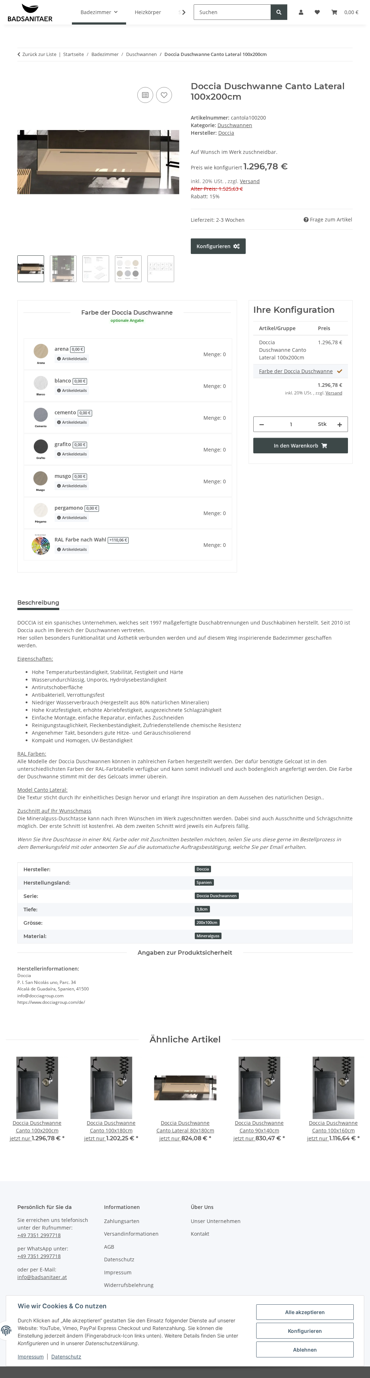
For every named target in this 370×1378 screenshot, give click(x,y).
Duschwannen (235, 125)
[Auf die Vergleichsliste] (145, 95)
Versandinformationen (131, 1233)
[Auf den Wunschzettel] (164, 95)
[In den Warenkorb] (23, 77)
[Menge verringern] (262, 424)
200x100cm (207, 922)
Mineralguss (208, 935)
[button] (179, 12)
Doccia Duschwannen (217, 895)
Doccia (203, 869)
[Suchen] (279, 12)
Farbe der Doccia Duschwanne (296, 371)
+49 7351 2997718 (39, 1235)
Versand (250, 181)
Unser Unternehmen (216, 1221)
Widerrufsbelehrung (129, 1285)
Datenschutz (66, 1356)
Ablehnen (305, 1350)
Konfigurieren (305, 1331)
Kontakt (200, 1233)
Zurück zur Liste (39, 54)
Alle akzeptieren (305, 1312)
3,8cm (202, 909)
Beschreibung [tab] (38, 602)
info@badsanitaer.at (42, 1277)
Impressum (31, 1356)
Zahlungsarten (121, 1221)
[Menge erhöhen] (340, 424)
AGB (109, 1246)
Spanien (204, 882)
